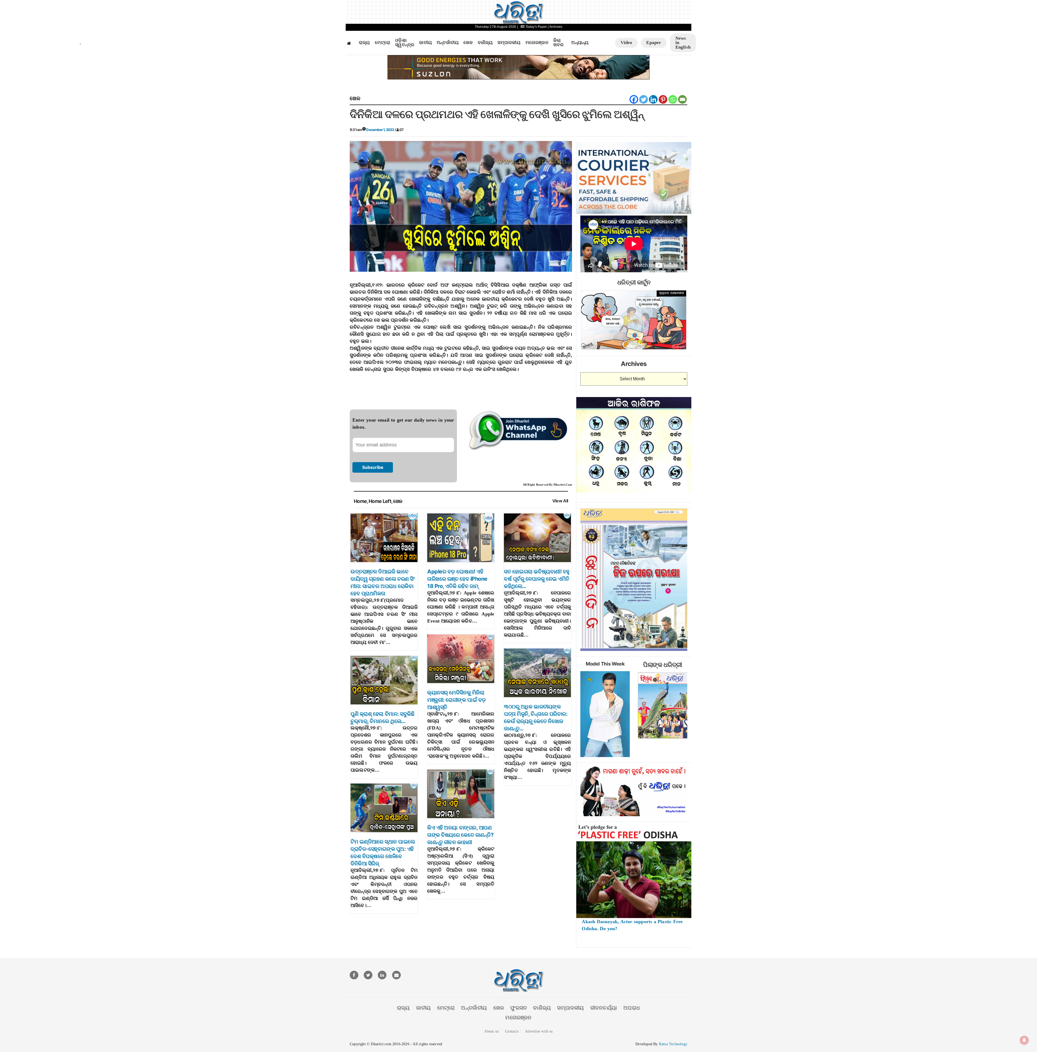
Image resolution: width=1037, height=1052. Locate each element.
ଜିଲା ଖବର (558, 43)
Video (626, 42)
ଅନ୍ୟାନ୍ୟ (579, 42)
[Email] (682, 99)
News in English (683, 43)
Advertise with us (539, 1031)
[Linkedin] (653, 99)
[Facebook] (633, 99)
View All (560, 500)
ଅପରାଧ (631, 1008)
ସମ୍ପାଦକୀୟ (508, 42)
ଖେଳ (468, 42)
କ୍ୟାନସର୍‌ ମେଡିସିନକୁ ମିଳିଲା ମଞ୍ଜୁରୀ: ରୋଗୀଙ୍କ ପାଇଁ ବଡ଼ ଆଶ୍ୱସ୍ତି (456, 699)
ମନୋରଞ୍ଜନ (537, 42)
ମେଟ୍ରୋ (382, 42)
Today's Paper (536, 27)
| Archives (555, 27)
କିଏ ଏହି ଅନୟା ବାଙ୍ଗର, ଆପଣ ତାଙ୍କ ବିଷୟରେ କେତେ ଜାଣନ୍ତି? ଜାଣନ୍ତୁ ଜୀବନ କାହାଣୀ (460, 834)
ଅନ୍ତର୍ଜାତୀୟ (448, 42)
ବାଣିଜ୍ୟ (485, 42)
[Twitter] (643, 99)
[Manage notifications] (1024, 1040)
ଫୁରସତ (518, 1008)
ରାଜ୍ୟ (364, 42)
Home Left (380, 501)
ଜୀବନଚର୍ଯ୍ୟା (603, 1008)
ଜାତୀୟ (425, 42)
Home (360, 501)
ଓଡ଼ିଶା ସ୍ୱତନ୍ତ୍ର (404, 43)
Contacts (511, 1031)
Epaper (653, 42)
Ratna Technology (673, 1044)
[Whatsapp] (672, 99)
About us (491, 1031)
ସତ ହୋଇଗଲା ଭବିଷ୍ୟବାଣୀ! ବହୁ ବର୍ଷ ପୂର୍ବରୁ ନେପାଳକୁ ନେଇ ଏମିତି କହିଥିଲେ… (537, 578)
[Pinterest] (663, 99)
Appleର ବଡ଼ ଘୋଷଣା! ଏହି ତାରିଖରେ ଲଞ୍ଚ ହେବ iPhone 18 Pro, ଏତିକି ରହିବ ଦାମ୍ (457, 578)
